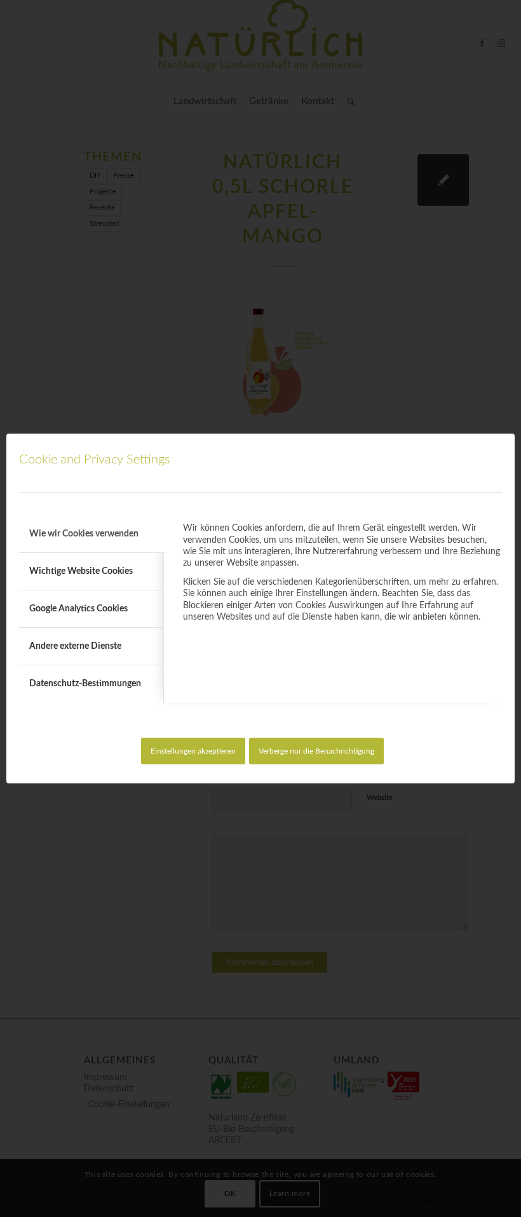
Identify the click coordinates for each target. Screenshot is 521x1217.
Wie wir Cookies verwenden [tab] (84, 533)
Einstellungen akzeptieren (193, 751)
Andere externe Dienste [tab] (75, 646)
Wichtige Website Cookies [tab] (81, 571)
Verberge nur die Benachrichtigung (316, 751)
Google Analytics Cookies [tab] (78, 608)
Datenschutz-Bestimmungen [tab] (85, 683)
